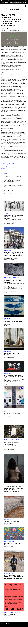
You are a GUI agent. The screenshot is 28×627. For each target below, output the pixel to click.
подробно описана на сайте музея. (15, 133)
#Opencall (4, 164)
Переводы (8, 318)
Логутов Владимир (10, 410)
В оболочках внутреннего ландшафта (12, 281)
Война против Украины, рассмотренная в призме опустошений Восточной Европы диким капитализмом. (12, 447)
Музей (16, 30)
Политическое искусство (12, 612)
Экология (8, 373)
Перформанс (8, 351)
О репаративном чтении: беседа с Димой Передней (13, 320)
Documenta (8, 250)
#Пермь (4, 166)
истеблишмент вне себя (12, 521)
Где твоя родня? (9, 614)
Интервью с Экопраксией (12, 375)
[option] (14, 402)
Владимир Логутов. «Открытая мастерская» (12, 412)
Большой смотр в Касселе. (11, 258)
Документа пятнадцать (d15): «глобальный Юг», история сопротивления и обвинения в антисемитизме (13, 254)
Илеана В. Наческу (10, 450)
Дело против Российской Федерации (12, 544)
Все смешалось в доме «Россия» (11, 353)
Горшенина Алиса (10, 573)
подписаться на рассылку (5, 625)
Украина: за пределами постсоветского (11, 443)
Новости (6, 173)
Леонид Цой (9, 523)
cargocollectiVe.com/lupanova (19, 625)
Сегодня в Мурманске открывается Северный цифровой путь (13, 186)
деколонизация (9, 541)
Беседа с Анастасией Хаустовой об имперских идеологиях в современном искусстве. (13, 221)
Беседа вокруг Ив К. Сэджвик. (12, 323)
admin (8, 324)
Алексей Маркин (10, 259)
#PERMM (4, 168)
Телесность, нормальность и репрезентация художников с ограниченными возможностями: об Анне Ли (14, 489)
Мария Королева (10, 223)
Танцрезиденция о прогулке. (12, 356)
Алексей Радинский (11, 546)
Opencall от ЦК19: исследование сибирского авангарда (12, 191)
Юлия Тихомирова (10, 357)
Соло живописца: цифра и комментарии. (11, 415)
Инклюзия (8, 484)
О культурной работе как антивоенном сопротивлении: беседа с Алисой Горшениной (13, 576)
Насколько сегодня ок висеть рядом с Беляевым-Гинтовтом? (14, 216)
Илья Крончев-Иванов (11, 291)
